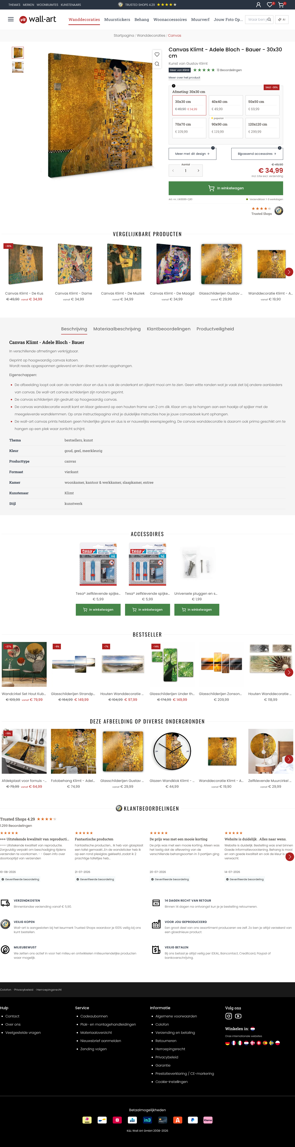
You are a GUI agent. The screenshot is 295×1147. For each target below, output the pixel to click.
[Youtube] (238, 1016)
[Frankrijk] (234, 1043)
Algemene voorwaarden (176, 1016)
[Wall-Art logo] (37, 20)
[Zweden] (271, 1043)
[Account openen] (258, 5)
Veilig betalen (176, 947)
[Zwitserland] (259, 1043)
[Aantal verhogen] (198, 170)
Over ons (13, 1024)
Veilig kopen (24, 922)
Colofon (5, 990)
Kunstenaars (71, 5)
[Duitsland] (227, 1043)
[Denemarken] (252, 1043)
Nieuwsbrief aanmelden (101, 1040)
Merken (28, 5)
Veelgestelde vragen (23, 1032)
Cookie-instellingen (171, 1081)
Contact (12, 1016)
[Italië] (240, 1043)
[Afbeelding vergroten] (157, 63)
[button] (95, 115)
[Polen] (277, 1043)
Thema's (14, 5)
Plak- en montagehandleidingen (108, 1024)
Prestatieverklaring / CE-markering (184, 1073)
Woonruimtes (47, 5)
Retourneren (165, 1040)
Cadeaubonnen (94, 1016)
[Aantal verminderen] (173, 170)
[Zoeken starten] (269, 19)
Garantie (162, 1065)
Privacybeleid (23, 990)
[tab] (74, 329)
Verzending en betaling (175, 1032)
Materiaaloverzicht (96, 1032)
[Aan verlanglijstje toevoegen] (157, 54)
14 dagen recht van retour (188, 900)
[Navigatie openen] (10, 19)
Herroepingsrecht (49, 990)
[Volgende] (289, 272)
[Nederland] (246, 1043)
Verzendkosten (27, 900)
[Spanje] (265, 1043)
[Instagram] (228, 1016)
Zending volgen (94, 1049)
